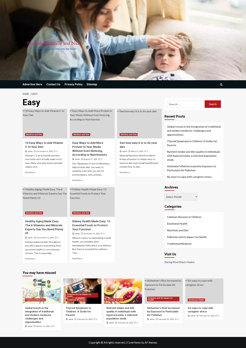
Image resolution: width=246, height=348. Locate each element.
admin (30, 151)
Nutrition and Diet (34, 134)
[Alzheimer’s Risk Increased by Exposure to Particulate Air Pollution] (164, 291)
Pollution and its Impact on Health (187, 236)
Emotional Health (177, 223)
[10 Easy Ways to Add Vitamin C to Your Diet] (45, 123)
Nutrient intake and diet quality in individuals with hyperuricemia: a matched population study (193, 155)
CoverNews (134, 342)
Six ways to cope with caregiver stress (189, 176)
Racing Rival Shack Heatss (180, 262)
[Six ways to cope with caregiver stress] (204, 291)
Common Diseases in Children (184, 216)
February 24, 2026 (84, 319)
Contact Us (53, 84)
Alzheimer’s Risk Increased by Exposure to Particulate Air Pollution (191, 168)
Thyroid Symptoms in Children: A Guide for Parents (192, 143)
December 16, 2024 (45, 238)
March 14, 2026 (43, 326)
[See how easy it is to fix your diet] (139, 123)
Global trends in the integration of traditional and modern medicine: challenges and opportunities (194, 130)
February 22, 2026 (206, 316)
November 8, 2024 (92, 234)
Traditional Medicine (179, 243)
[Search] (221, 84)
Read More (30, 172)
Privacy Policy (74, 84)
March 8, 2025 (137, 151)
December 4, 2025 (44, 151)
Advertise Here (32, 84)
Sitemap (92, 84)
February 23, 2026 (125, 323)
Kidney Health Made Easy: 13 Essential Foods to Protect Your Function (91, 225)
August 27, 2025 (90, 159)
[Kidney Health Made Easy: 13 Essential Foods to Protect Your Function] (92, 202)
